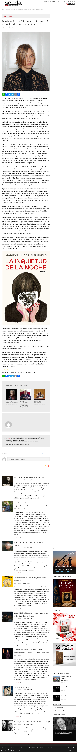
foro (9, 438)
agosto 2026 (58, 707)
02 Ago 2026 (63, 682)
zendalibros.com (27, 548)
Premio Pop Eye (71, 747)
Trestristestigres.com (21, 747)
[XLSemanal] (70, 4)
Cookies (44, 747)
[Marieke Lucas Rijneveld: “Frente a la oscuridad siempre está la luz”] (26, 61)
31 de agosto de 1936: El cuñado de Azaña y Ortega (32, 722)
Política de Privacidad (37, 747)
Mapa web (53, 747)
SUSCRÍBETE (53, 1)
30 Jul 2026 (63, 690)
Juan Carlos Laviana (28, 480)
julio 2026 (58, 710)
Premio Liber (64, 747)
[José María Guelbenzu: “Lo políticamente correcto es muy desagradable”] (26, 394)
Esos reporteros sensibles (67, 686)
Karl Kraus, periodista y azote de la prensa (29, 477)
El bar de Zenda (64, 680)
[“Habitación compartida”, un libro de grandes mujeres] (12, 394)
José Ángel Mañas (28, 724)
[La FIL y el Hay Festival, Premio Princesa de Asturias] (39, 394)
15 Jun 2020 (4, 27)
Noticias (13, 9)
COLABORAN (47, 1)
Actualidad (8, 9)
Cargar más (26, 739)
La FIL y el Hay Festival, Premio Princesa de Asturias (39, 403)
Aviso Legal (29, 747)
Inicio (3, 9)
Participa (48, 747)
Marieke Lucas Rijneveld (19, 27)
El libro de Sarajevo (66, 695)
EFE (10, 27)
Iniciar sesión (46, 453)
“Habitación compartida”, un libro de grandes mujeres (12, 403)
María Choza (26, 583)
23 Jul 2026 (63, 699)
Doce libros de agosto (21, 687)
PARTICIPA (59, 1)
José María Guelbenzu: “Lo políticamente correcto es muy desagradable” (24, 404)
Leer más (16, 537)
